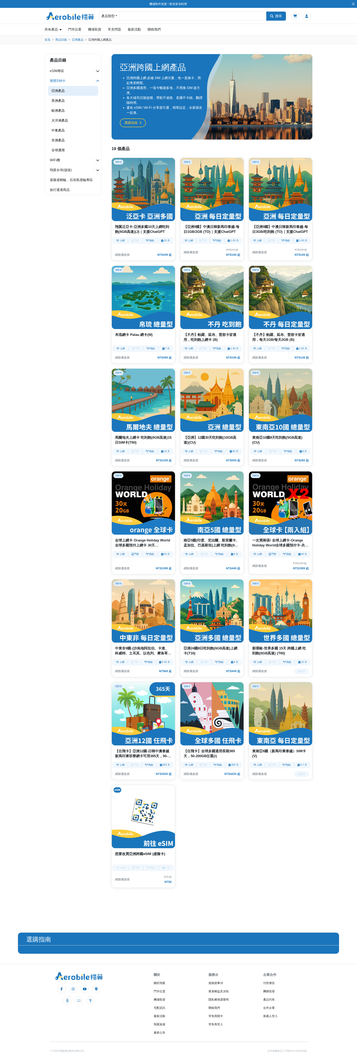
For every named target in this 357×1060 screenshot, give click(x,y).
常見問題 (114, 29)
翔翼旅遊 (159, 1024)
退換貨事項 (215, 983)
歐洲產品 (58, 110)
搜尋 (278, 16)
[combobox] (193, 16)
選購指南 (131, 122)
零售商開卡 (215, 1016)
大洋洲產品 (59, 120)
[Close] (353, 4)
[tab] (73, 71)
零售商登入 (215, 1024)
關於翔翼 (159, 983)
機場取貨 (94, 29)
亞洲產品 (77, 39)
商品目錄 (61, 39)
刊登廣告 (269, 983)
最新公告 (159, 1032)
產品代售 (269, 999)
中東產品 (58, 130)
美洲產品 (58, 100)
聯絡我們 (154, 29)
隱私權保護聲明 (218, 999)
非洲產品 (58, 140)
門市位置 (74, 29)
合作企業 (269, 1007)
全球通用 (58, 150)
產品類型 (108, 16)
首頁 (47, 39)
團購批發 (269, 991)
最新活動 (134, 29)
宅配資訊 (159, 1007)
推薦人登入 (270, 1016)
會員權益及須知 (218, 991)
